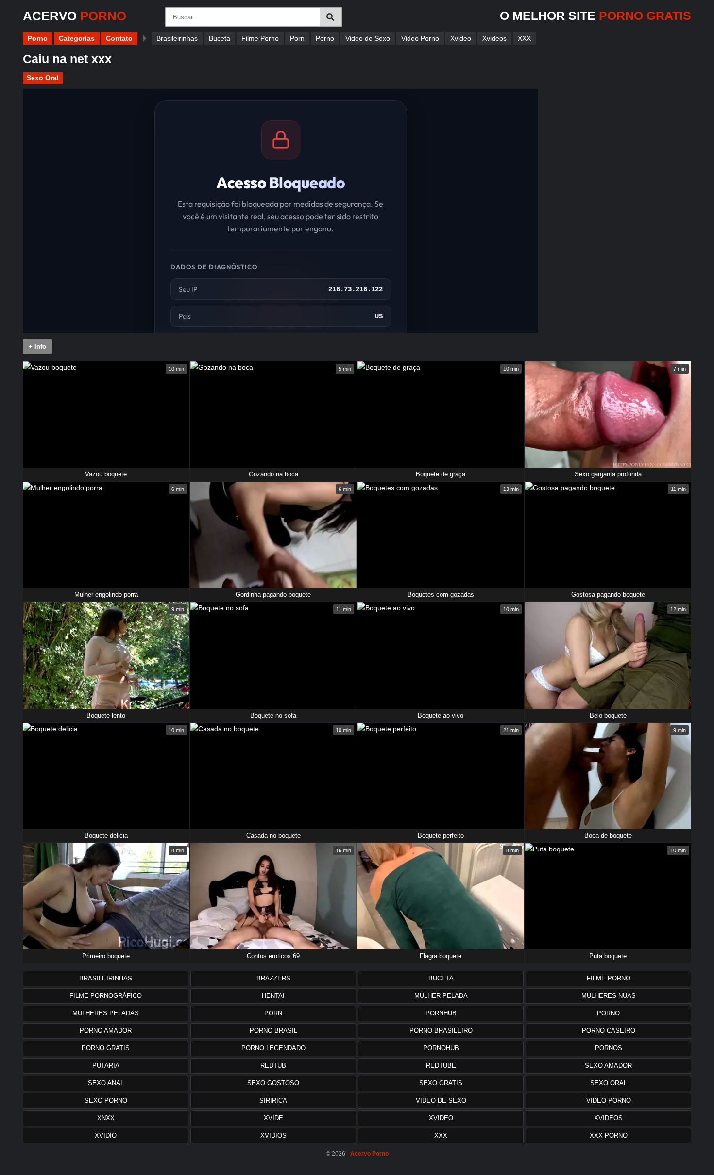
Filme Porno (260, 38)
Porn (297, 38)
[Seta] (144, 38)
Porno (38, 38)
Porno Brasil (273, 1030)
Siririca (273, 1100)
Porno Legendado (273, 1048)
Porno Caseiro (608, 1030)
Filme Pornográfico (105, 995)
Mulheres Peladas (105, 1013)
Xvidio (106, 1135)
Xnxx (106, 1118)
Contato (119, 38)
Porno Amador (106, 1030)
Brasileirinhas (177, 38)
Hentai (273, 995)
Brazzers (273, 978)
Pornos (608, 1048)
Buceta (219, 38)
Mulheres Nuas (608, 995)
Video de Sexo (367, 38)
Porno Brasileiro (441, 1030)
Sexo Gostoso (273, 1083)
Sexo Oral (43, 78)
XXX (524, 38)
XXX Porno (609, 1135)
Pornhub (441, 1013)
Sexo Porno (106, 1100)
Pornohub (441, 1048)
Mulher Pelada (441, 995)
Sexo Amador (608, 1065)
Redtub (273, 1065)
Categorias (77, 38)
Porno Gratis (106, 1048)
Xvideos (494, 38)
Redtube (441, 1065)
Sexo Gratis (440, 1083)
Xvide (273, 1118)
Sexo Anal (106, 1083)
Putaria (105, 1065)
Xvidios (273, 1135)
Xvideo (460, 38)
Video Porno (420, 38)
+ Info (37, 346)
